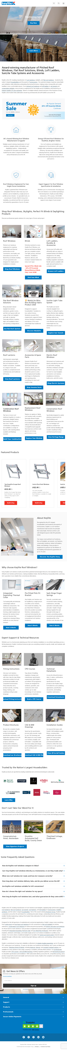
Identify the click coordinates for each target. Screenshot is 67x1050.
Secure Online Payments (12, 1016)
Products (6, 1007)
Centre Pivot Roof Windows (40, 484)
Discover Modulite (34, 331)
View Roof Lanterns (12, 379)
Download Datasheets (55, 697)
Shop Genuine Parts (34, 387)
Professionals (8, 1012)
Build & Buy (10, 503)
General (6, 997)
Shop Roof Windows (12, 269)
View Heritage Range (56, 437)
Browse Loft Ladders (56, 271)
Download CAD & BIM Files (34, 755)
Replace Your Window (34, 438)
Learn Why (8, 800)
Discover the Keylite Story (50, 557)
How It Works (11, 627)
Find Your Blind (33, 277)
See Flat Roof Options (12, 329)
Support (6, 1002)
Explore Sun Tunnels (55, 333)
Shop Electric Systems (56, 383)
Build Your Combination (12, 439)
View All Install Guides (55, 753)
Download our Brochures (12, 755)
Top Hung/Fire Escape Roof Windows (12, 485)
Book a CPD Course (34, 699)
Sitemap (37, 1046)
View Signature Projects (15, 846)
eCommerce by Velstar (45, 1046)
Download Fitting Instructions (12, 699)
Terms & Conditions (7, 976)
